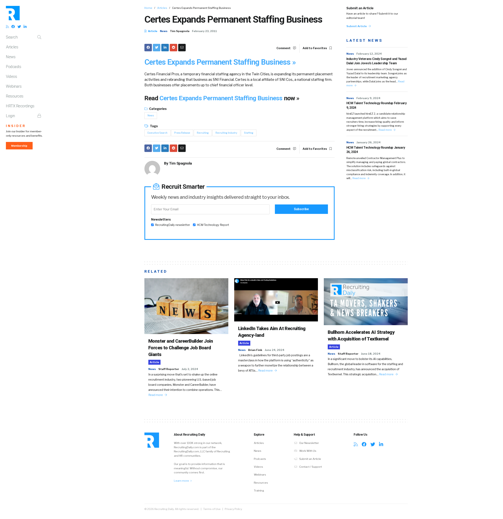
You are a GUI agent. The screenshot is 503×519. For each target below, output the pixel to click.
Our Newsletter (309, 442)
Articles (12, 47)
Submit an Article (360, 8)
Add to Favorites (315, 48)
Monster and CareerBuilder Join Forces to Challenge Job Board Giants (180, 347)
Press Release (182, 132)
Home (148, 7)
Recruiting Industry (226, 132)
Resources (14, 96)
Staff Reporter (168, 369)
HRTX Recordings (20, 106)
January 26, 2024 (368, 142)
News (10, 56)
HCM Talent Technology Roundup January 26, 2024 (375, 150)
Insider (16, 126)
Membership (19, 145)
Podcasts (13, 66)
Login (10, 115)
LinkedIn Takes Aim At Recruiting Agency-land (272, 332)
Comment (283, 48)
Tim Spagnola (179, 31)
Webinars (13, 86)
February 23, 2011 (204, 31)
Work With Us (307, 450)
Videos (11, 76)
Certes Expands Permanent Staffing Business (222, 98)
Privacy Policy (233, 509)
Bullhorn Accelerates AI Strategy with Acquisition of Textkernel (361, 335)
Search (11, 37)
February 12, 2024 (369, 53)
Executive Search (157, 132)
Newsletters (161, 219)
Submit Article (356, 26)
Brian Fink (255, 350)
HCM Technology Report (213, 225)
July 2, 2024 (190, 369)
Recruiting (203, 132)
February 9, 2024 (368, 98)
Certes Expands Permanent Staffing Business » (220, 62)
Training (259, 490)
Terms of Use (212, 509)
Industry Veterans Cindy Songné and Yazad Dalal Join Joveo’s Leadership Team (376, 61)
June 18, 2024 (370, 353)
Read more (385, 129)
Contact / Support (310, 466)
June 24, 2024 (274, 350)
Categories (158, 109)
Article (152, 31)
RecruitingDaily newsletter (172, 225)
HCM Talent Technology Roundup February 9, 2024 (376, 105)
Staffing (248, 132)
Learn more (182, 480)
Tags (153, 126)
